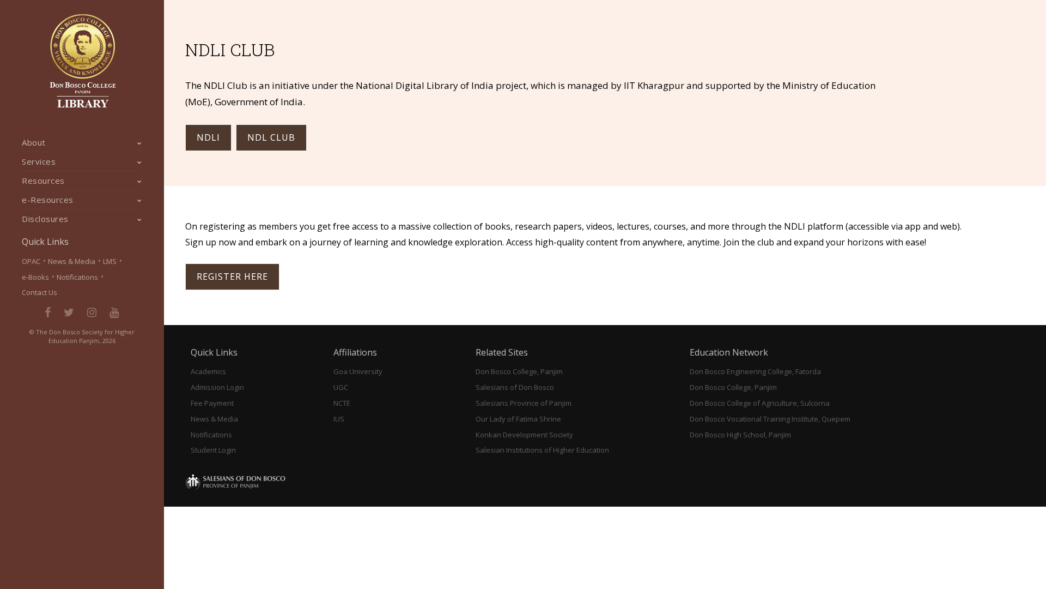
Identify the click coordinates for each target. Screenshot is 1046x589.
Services (39, 161)
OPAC (31, 261)
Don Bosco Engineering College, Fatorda (755, 371)
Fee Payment (212, 403)
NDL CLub (271, 137)
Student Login (213, 450)
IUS (338, 419)
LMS (110, 261)
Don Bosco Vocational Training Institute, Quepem (770, 419)
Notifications (77, 277)
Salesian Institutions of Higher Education (542, 450)
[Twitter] (69, 312)
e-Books (35, 277)
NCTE (341, 403)
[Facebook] (48, 312)
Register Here (232, 277)
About (34, 142)
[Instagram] (91, 312)
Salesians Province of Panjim (523, 403)
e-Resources (48, 199)
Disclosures (45, 218)
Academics (208, 371)
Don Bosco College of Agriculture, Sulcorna (760, 403)
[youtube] (114, 312)
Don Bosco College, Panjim (519, 371)
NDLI (208, 137)
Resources (43, 180)
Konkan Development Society (524, 435)
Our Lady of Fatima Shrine (518, 419)
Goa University (357, 371)
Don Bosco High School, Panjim (740, 435)
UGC (340, 387)
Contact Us (39, 292)
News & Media (71, 261)
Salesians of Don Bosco (515, 387)
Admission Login (217, 387)
